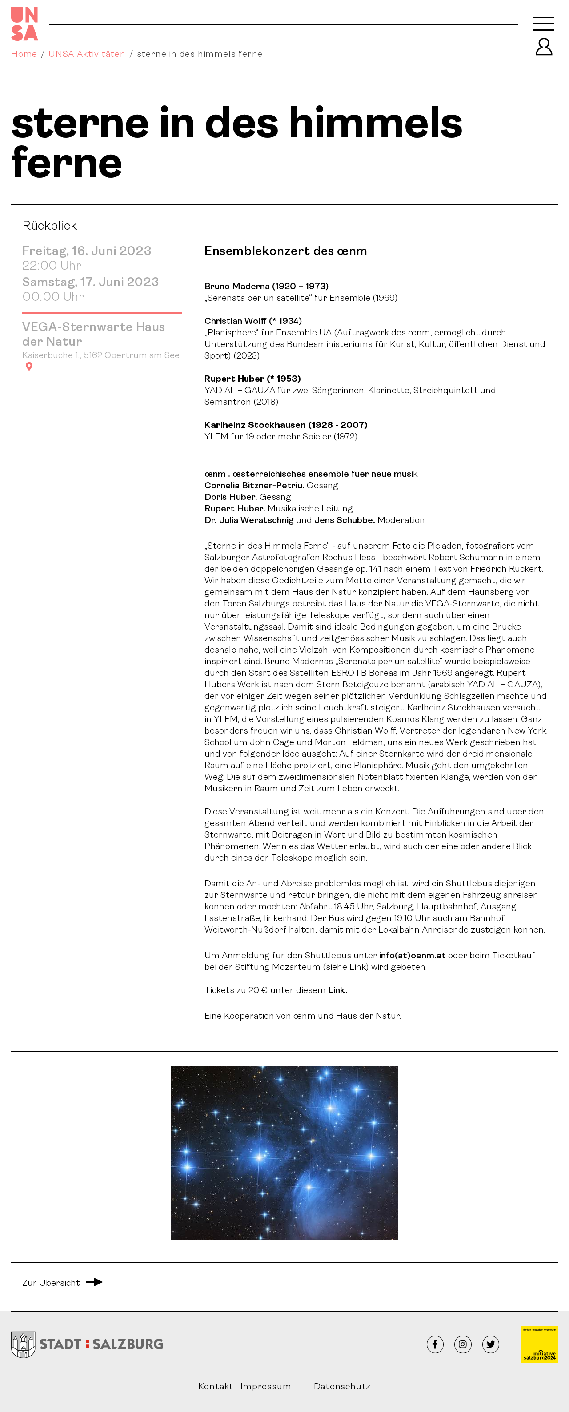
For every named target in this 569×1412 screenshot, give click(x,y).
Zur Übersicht (62, 1283)
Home (24, 54)
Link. (337, 990)
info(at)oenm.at (412, 956)
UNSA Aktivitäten (87, 54)
